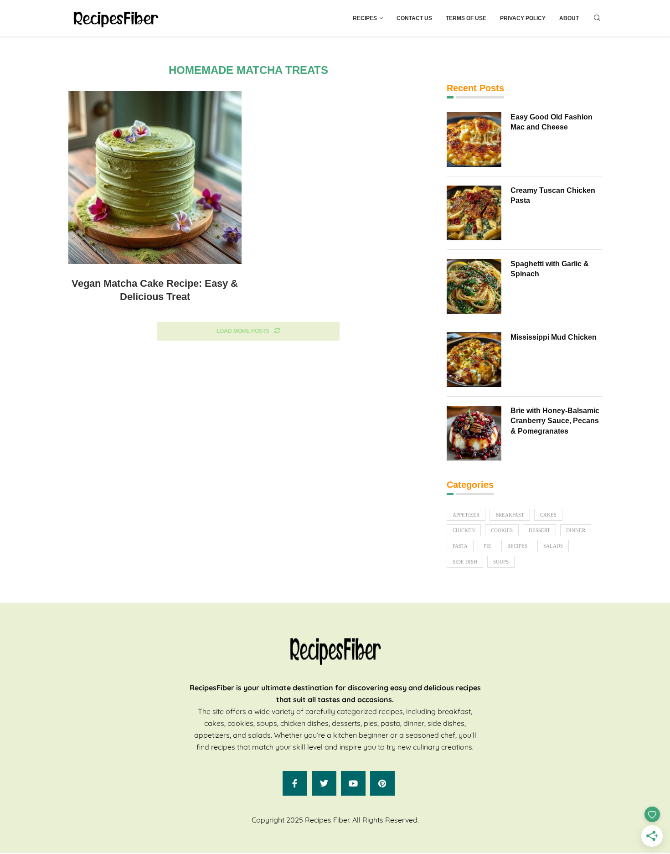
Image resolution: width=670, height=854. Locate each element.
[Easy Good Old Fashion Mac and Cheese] (474, 139)
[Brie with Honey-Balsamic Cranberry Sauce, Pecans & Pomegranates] (474, 433)
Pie (487, 546)
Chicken (464, 530)
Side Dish (465, 561)
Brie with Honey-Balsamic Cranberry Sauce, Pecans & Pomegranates (554, 421)
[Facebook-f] (295, 783)
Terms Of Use (466, 18)
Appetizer (466, 515)
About (569, 18)
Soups (501, 561)
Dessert (539, 530)
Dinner (575, 530)
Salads (553, 546)
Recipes (365, 18)
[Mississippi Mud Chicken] (474, 359)
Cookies (502, 530)
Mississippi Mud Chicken (553, 337)
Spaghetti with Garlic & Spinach (549, 269)
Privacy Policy (523, 18)
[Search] (597, 18)
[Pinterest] (382, 783)
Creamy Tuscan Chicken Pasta (552, 195)
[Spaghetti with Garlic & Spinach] (474, 286)
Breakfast (509, 515)
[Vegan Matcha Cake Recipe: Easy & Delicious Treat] (155, 177)
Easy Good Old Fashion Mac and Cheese (551, 122)
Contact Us (414, 18)
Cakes (548, 515)
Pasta (460, 546)
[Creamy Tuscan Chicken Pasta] (474, 213)
